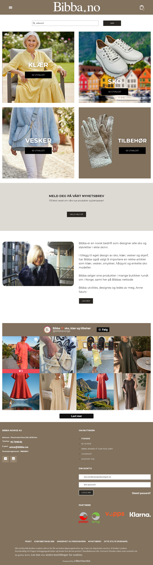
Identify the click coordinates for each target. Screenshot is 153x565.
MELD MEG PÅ (76, 214)
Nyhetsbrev (94, 541)
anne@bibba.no (18, 447)
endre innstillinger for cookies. (64, 554)
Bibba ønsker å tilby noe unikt (97, 449)
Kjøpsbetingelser (44, 541)
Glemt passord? (141, 493)
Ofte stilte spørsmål (116, 541)
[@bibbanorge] (47, 330)
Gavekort (86, 454)
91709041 (16, 442)
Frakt (28, 541)
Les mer (35, 554)
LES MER (86, 301)
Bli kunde (86, 444)
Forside (85, 438)
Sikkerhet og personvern (71, 541)
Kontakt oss (87, 459)
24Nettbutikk (82, 561)
